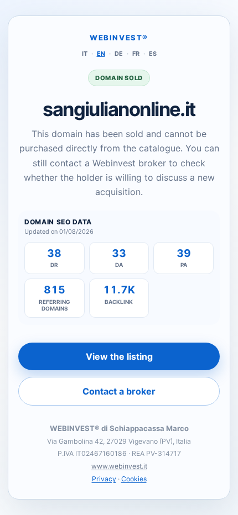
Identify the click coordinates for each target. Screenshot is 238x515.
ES (153, 53)
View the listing (119, 356)
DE (119, 53)
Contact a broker (119, 391)
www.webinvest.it (119, 466)
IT (84, 53)
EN (101, 53)
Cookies (134, 479)
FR (135, 53)
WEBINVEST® (119, 37)
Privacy (104, 479)
